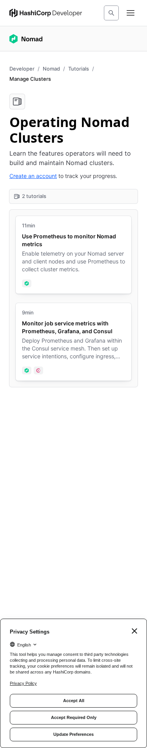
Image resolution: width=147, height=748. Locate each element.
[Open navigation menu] (130, 12)
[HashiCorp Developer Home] (45, 13)
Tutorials (78, 68)
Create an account (33, 175)
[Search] (111, 12)
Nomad (51, 68)
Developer (21, 68)
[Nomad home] (25, 39)
